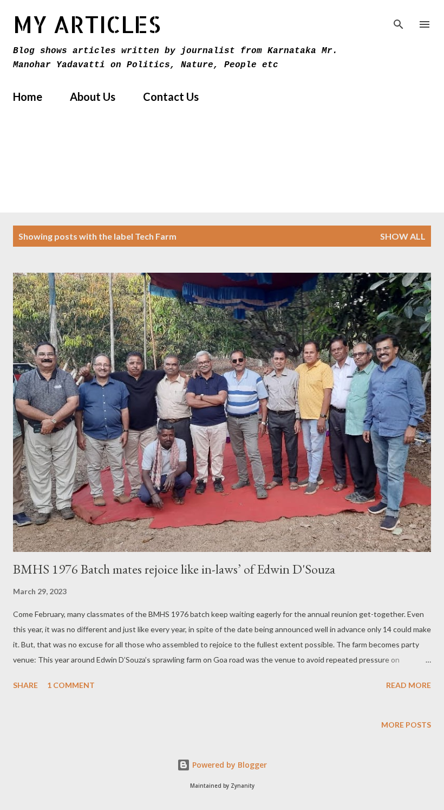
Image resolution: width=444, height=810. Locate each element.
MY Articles (87, 24)
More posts (406, 724)
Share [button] (25, 685)
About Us (92, 96)
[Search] (398, 19)
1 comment (71, 685)
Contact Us (171, 96)
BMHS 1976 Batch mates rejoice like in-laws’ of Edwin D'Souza (174, 569)
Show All (403, 236)
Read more (408, 685)
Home (27, 96)
